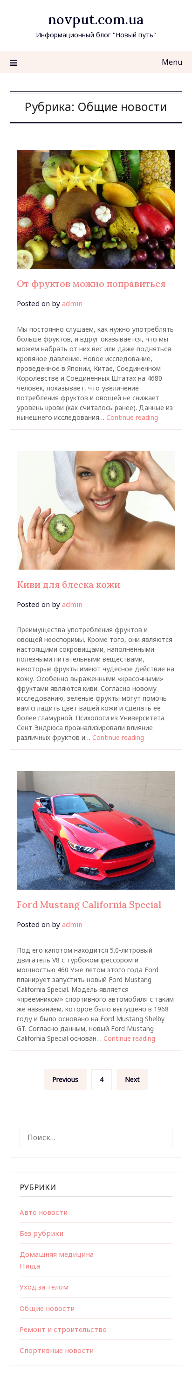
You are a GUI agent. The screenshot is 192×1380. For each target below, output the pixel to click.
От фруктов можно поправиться (91, 283)
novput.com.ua (96, 19)
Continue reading (132, 417)
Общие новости (47, 1308)
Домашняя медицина (57, 1254)
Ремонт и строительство (63, 1329)
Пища (30, 1265)
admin (72, 303)
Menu (172, 62)
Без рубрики (41, 1233)
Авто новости (44, 1212)
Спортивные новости (57, 1350)
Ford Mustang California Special (89, 904)
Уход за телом (44, 1286)
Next (132, 1079)
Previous (65, 1079)
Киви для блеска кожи (68, 584)
